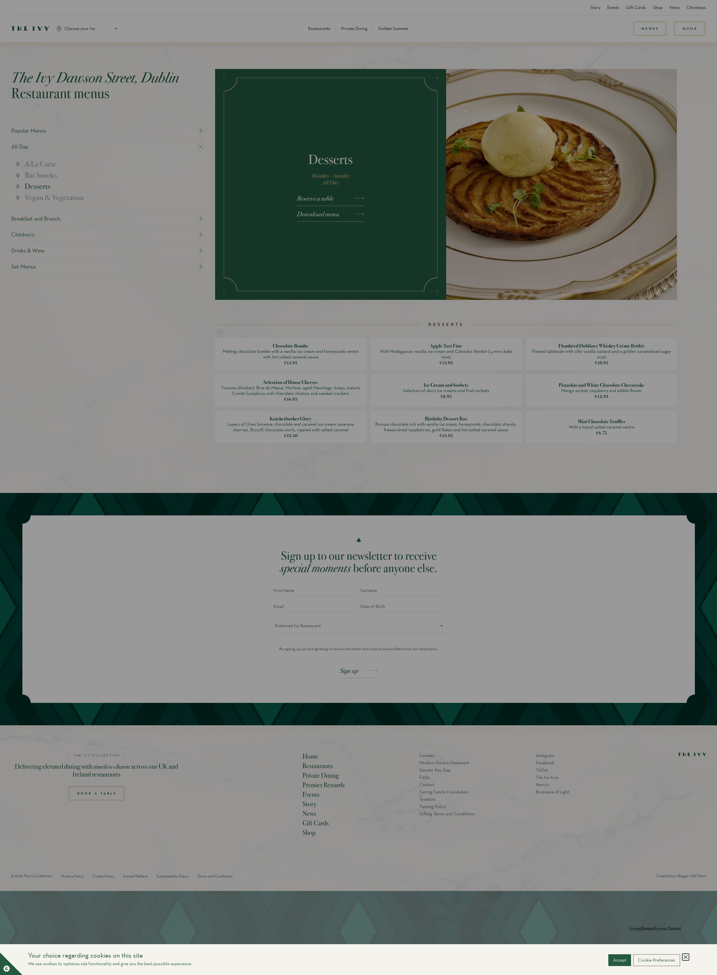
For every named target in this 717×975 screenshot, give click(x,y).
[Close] (685, 957)
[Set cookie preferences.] (11, 964)
